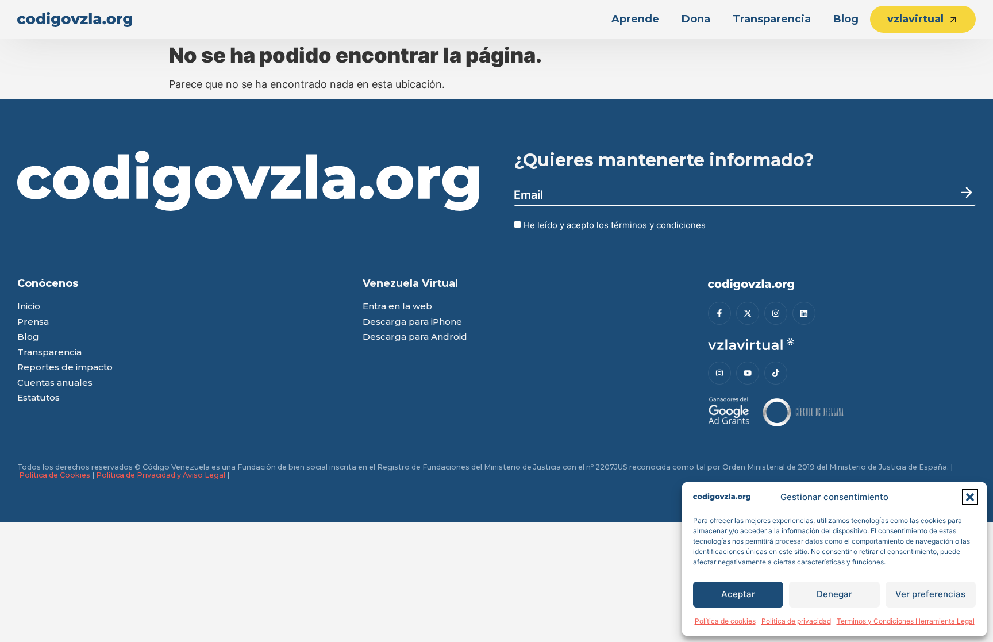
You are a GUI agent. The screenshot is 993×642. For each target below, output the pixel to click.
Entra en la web (397, 307)
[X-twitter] (747, 313)
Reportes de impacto (65, 367)
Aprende (635, 19)
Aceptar (738, 594)
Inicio (28, 307)
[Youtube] (747, 373)
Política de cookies (725, 621)
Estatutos (38, 398)
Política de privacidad (796, 621)
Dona (696, 19)
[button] (970, 497)
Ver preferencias (930, 594)
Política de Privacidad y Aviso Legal (160, 475)
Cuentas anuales (55, 383)
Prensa (33, 322)
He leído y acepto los (613, 225)
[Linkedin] (803, 313)
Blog (846, 19)
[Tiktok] (775, 373)
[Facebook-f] (719, 313)
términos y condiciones (658, 225)
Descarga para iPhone (412, 322)
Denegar (834, 594)
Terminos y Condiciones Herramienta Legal (906, 621)
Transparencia (772, 19)
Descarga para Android (415, 337)
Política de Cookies (54, 475)
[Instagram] (775, 313)
